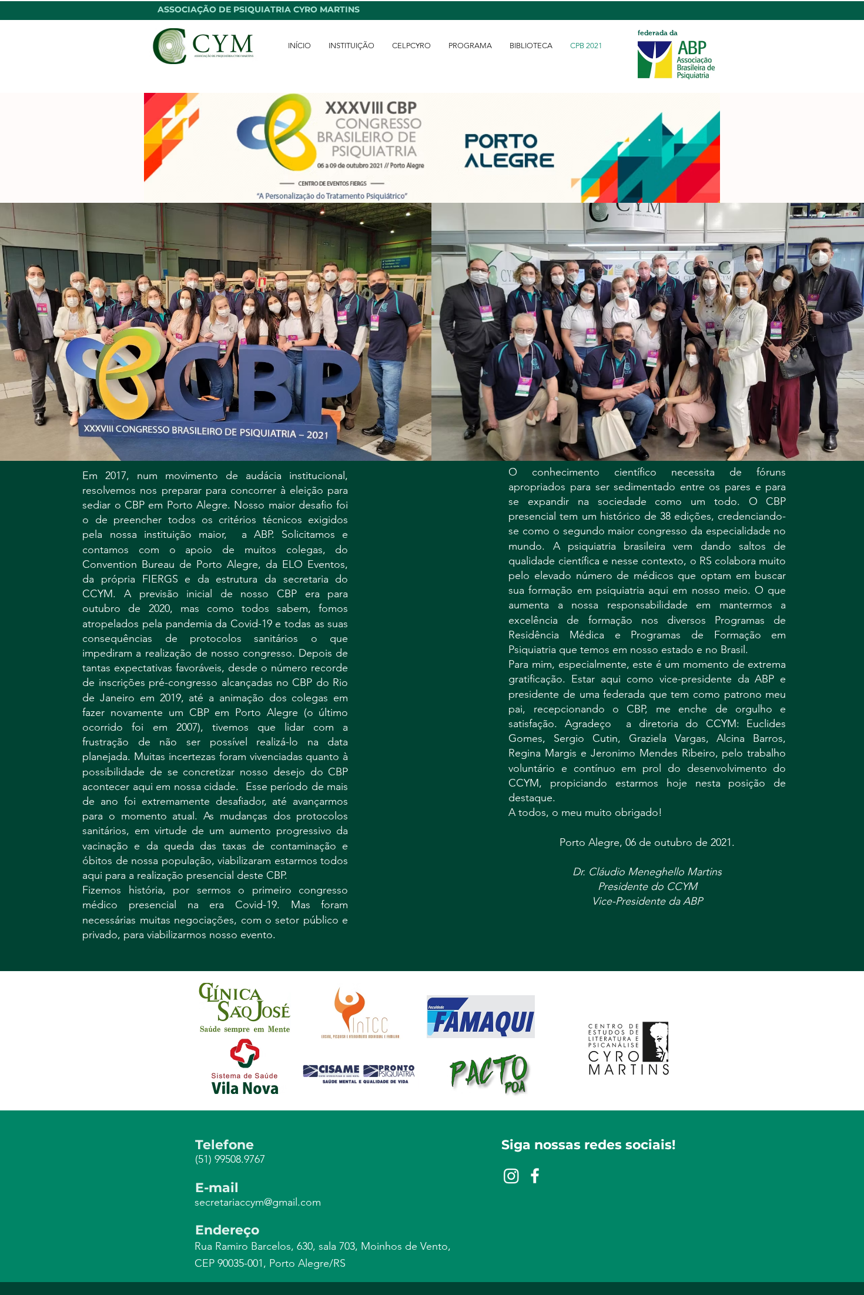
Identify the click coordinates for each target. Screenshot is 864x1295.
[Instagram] (511, 1176)
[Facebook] (535, 1176)
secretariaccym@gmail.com (258, 1202)
